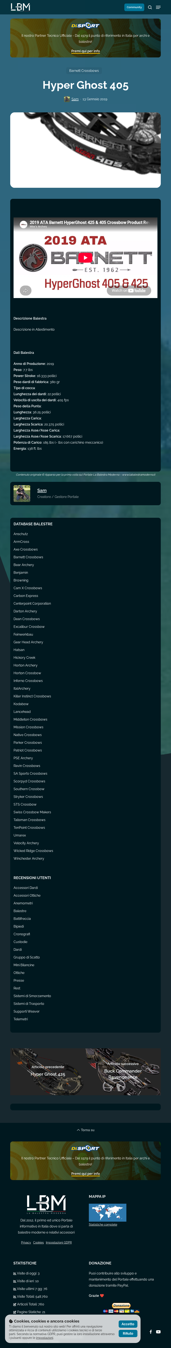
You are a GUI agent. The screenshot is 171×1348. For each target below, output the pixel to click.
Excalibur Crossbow (29, 627)
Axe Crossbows (26, 549)
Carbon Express (26, 596)
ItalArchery (22, 689)
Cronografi (22, 934)
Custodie (20, 942)
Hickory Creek (24, 658)
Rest (17, 988)
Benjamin (21, 573)
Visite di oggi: (27, 1273)
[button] (158, 7)
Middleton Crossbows (30, 719)
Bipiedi (19, 926)
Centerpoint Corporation (32, 603)
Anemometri (23, 903)
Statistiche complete (103, 1224)
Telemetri (21, 1019)
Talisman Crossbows (29, 820)
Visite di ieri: (25, 1281)
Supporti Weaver (27, 1011)
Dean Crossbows (27, 619)
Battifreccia (22, 919)
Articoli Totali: (27, 1304)
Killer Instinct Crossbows (32, 696)
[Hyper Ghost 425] (48, 1071)
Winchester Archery (29, 859)
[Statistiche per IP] (122, 1212)
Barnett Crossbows (84, 71)
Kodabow (21, 704)
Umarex (20, 835)
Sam (75, 99)
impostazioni (44, 1337)
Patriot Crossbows (28, 750)
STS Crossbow (25, 804)
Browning (21, 580)
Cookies (38, 1242)
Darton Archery (25, 611)
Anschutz (21, 534)
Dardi (18, 950)
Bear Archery (24, 565)
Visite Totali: (25, 1296)
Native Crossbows (28, 735)
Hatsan (19, 650)
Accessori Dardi (26, 888)
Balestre (20, 911)
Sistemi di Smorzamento (32, 996)
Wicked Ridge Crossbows (33, 851)
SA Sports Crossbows (30, 774)
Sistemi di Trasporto (29, 1004)
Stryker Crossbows (28, 797)
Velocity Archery (26, 843)
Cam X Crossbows (28, 588)
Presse (19, 980)
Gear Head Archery (28, 642)
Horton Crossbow (27, 673)
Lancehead (22, 712)
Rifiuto (128, 1333)
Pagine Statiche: (29, 1312)
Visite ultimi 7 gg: (29, 1289)
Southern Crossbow (29, 789)
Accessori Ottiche (27, 895)
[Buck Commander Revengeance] (123, 1071)
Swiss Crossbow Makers (32, 812)
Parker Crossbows (28, 743)
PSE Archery (23, 758)
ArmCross (21, 542)
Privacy (26, 1242)
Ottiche (19, 973)
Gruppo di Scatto (27, 957)
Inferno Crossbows (28, 681)
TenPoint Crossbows (29, 828)
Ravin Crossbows (27, 766)
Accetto (128, 1324)
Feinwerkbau (23, 634)
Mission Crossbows (28, 727)
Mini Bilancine (24, 965)
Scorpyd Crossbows (29, 781)
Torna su (87, 1130)
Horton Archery (26, 665)
